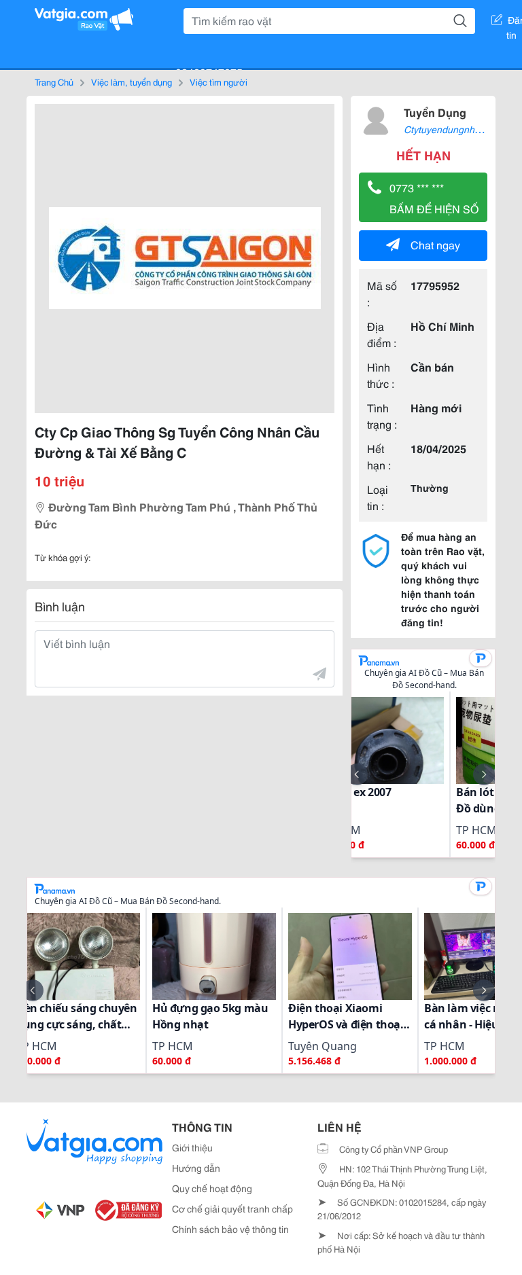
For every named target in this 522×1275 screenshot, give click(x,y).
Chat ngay (435, 244)
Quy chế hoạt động (212, 1188)
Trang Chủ (54, 81)
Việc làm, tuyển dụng (131, 81)
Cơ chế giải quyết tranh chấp (232, 1208)
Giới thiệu (192, 1147)
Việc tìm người (218, 81)
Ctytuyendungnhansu (449, 129)
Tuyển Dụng (435, 112)
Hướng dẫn (196, 1167)
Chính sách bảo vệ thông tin (230, 1229)
